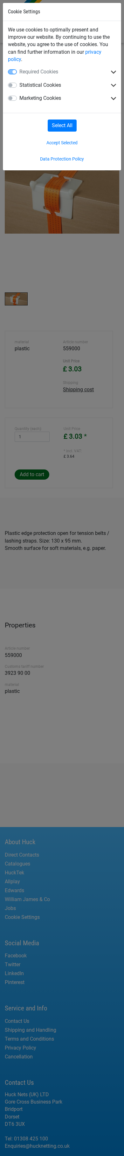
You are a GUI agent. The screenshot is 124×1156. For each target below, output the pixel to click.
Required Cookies (38, 72)
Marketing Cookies (40, 98)
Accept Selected (62, 142)
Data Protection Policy (62, 158)
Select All (62, 125)
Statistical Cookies (40, 85)
